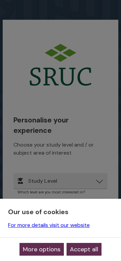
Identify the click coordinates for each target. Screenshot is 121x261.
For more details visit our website (49, 225)
